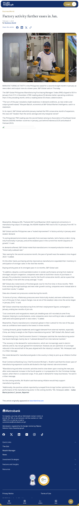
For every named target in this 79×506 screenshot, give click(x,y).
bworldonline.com (37, 401)
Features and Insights (10, 464)
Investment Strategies (10, 459)
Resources (6, 469)
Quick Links (6, 442)
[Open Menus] (70, 501)
